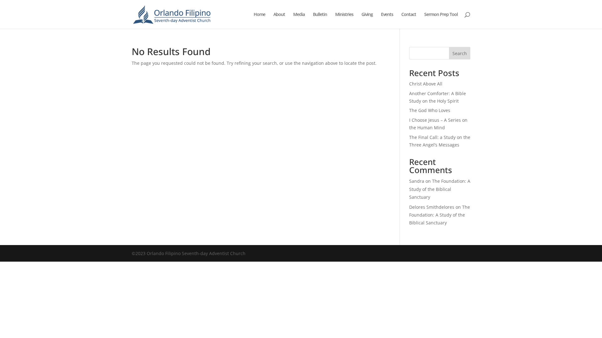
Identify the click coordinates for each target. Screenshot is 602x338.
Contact (408, 14)
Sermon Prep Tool (441, 14)
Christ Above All (425, 84)
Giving (367, 14)
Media (299, 14)
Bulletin (320, 14)
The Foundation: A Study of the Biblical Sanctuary (439, 189)
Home (259, 14)
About (279, 14)
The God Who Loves (429, 110)
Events (387, 14)
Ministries (344, 14)
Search (459, 53)
